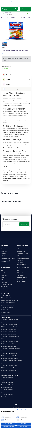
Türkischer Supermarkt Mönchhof (9, 353)
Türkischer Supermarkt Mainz (9, 334)
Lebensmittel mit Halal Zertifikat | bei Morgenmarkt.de (6, 286)
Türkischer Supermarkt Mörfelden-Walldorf (11, 339)
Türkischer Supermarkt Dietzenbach (10, 326)
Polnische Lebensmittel (7, 394)
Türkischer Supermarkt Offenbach (10, 324)
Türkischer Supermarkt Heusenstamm (11, 348)
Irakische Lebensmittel (7, 377)
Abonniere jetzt (24, 224)
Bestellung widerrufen (22, 277)
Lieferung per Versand (22, 253)
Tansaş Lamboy (6, 312)
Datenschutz (20, 272)
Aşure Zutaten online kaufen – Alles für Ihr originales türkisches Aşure (8, 259)
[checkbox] (2, 417)
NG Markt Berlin (6, 310)
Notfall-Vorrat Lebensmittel (7, 255)
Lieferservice (20, 248)
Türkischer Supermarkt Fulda (9, 329)
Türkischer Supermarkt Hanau (9, 331)
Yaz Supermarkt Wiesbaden (8, 302)
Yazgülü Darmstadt (6, 295)
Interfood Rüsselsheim (7, 307)
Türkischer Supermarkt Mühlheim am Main (12, 360)
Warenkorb (3, 253)
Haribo (3, 47)
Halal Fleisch (4, 282)
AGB (18, 270)
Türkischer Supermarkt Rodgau (9, 346)
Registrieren (4, 251)
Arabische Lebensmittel (7, 382)
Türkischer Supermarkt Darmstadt (10, 319)
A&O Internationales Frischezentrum (10, 300)
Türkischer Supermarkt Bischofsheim (10, 351)
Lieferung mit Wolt (21, 251)
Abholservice (20, 255)
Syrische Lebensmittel (7, 380)
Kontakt (3, 277)
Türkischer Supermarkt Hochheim (10, 358)
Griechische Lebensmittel (8, 396)
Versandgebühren (21, 264)
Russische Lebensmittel (7, 389)
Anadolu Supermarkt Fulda (8, 305)
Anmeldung (26, 8)
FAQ (2, 279)
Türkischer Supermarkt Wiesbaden (10, 322)
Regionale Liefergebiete (23, 258)
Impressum (4, 275)
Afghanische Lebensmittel (8, 384)
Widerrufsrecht (20, 275)
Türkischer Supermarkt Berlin (9, 370)
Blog (2, 270)
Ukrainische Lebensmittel (8, 392)
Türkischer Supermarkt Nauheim (9, 363)
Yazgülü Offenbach (6, 297)
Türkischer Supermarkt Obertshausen (10, 343)
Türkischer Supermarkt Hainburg (9, 365)
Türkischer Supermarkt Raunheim (10, 355)
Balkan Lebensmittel (7, 387)
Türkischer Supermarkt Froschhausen (10, 367)
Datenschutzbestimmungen (24, 409)
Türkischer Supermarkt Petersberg (10, 341)
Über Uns (3, 272)
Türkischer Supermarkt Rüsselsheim (10, 336)
